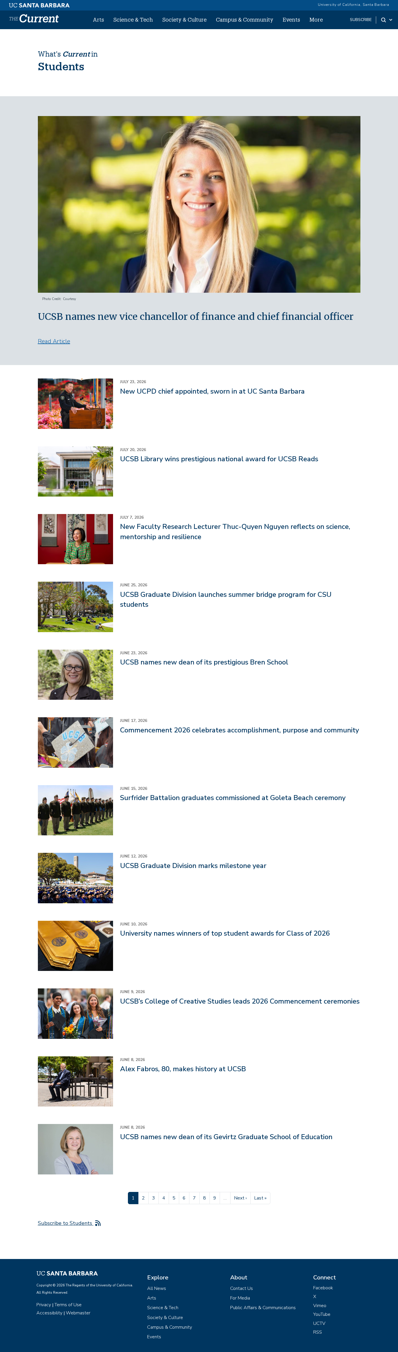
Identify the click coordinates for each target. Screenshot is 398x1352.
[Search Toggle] (387, 20)
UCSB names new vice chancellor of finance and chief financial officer (195, 316)
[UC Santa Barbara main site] (39, 4)
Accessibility (49, 1313)
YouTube (321, 1314)
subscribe (361, 19)
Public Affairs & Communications (263, 1307)
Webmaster (78, 1313)
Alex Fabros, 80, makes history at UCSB (183, 1069)
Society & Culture (184, 19)
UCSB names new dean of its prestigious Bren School (204, 662)
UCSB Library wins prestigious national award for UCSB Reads (219, 459)
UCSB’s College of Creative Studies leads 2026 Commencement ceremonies (240, 1001)
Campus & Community (244, 19)
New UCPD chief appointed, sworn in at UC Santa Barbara (212, 391)
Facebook (323, 1288)
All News (156, 1288)
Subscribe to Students (66, 1223)
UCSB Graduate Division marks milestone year (193, 865)
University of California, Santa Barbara (353, 4)
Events (291, 19)
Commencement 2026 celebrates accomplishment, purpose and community (239, 730)
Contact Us (241, 1288)
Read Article (54, 341)
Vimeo (319, 1305)
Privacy (43, 1305)
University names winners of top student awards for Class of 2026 (225, 933)
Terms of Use (68, 1305)
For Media (240, 1298)
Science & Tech (133, 19)
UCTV (319, 1323)
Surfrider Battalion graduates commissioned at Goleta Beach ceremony (233, 797)
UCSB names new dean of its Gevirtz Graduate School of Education (226, 1136)
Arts (98, 19)
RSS (317, 1332)
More (316, 19)
